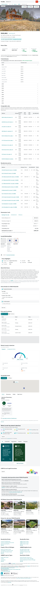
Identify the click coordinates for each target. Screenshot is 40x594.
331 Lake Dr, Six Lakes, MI (6, 126)
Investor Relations (26, 577)
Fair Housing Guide (14, 577)
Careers (18, 577)
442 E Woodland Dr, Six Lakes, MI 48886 (9, 207)
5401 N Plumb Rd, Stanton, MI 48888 (9, 173)
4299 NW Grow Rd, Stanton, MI (8, 121)
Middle (14, 394)
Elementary (8, 394)
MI (12, 4)
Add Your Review (20, 463)
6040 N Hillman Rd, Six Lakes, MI (8, 135)
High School (19, 394)
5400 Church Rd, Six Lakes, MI (7, 149)
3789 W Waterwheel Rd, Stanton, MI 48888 (10, 186)
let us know (9, 582)
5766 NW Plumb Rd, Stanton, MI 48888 (9, 170)
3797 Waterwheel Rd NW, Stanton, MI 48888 (10, 176)
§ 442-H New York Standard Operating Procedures (7, 567)
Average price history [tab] (11, 349)
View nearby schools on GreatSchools (9, 418)
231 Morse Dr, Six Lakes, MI (7, 154)
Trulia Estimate (6, 60)
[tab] (4, 314)
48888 (19, 4)
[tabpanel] (20, 225)
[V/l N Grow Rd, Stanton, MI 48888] (32, 505)
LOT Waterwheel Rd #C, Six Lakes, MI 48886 (10, 183)
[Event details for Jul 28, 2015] (37, 319)
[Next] (38, 508)
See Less (4, 307)
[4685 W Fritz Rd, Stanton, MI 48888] (32, 524)
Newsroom (21, 577)
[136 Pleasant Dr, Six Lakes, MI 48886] (7, 524)
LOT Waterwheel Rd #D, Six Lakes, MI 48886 (10, 180)
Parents (20, 441)
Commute (25, 441)
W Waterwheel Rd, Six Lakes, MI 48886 (9, 190)
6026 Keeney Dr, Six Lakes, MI (7, 145)
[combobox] (21, 2)
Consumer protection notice (16, 569)
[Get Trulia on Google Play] (14, 573)
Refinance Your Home (17, 39)
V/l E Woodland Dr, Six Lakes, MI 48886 (9, 203)
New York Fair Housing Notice (5, 568)
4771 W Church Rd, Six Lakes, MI (8, 140)
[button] (37, 2)
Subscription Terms (35, 577)
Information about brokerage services (8, 569)
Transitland (13, 563)
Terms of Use (30, 577)
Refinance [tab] (20, 214)
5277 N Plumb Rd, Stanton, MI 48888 (9, 193)
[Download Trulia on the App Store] (7, 573)
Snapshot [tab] (3, 349)
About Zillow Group (8, 577)
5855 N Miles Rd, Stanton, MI (7, 117)
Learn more (2, 421)
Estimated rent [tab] (14, 214)
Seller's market (20, 359)
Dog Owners (13, 441)
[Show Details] (37, 64)
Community (7, 441)
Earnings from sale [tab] (5, 214)
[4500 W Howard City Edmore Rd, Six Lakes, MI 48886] (19, 524)
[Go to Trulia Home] (3, 1)
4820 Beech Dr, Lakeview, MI (7, 131)
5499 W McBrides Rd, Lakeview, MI (8, 158)
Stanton (15, 4)
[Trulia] (2, 573)
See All (3, 436)
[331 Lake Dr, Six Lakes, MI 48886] (7, 505)
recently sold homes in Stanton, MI (15, 491)
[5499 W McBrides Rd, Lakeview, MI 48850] (19, 505)
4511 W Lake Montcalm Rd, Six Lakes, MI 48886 (10, 196)
